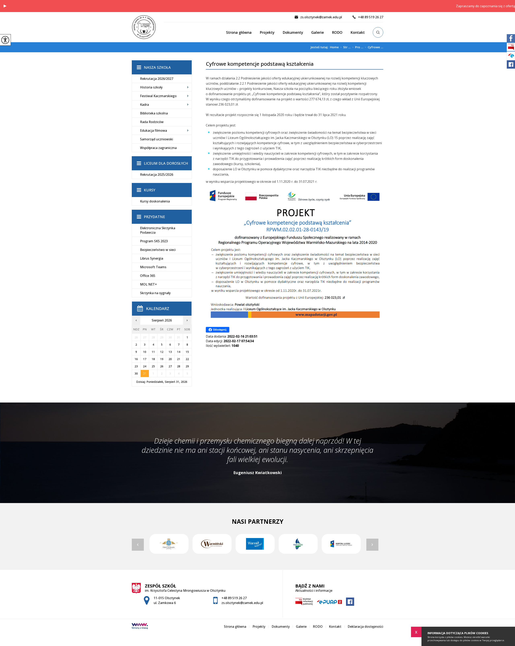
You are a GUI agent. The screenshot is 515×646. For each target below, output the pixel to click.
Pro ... (357, 47)
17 (144, 359)
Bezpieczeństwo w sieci (158, 250)
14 (178, 352)
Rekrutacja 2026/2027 (156, 78)
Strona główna (239, 32)
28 (178, 366)
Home (334, 47)
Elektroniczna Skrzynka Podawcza (157, 230)
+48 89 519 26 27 (370, 17)
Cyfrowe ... (374, 47)
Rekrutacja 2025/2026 (156, 174)
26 (161, 366)
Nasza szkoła (157, 67)
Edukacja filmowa (153, 130)
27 (170, 366)
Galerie (317, 32)
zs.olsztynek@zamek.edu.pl (321, 17)
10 (144, 352)
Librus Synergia (151, 258)
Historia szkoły (151, 87)
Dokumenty (293, 32)
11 (153, 352)
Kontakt (357, 32)
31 (144, 373)
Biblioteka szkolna (154, 113)
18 (153, 359)
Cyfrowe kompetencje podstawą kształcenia (260, 63)
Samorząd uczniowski (156, 139)
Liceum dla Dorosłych (166, 163)
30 (136, 373)
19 (161, 359)
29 (187, 366)
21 (178, 359)
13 (170, 352)
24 (144, 366)
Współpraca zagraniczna (158, 148)
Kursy (149, 190)
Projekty (267, 32)
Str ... (345, 47)
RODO (337, 32)
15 (187, 352)
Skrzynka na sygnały (155, 293)
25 (153, 366)
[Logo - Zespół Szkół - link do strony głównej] (148, 27)
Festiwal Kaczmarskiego (158, 96)
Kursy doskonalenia (155, 201)
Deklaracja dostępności (365, 626)
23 (136, 366)
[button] (5, 6)
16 (136, 359)
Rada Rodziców (152, 122)
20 (170, 359)
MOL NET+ (148, 284)
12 (161, 352)
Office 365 (147, 275)
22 (187, 359)
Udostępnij (220, 329)
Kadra (144, 104)
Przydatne (154, 216)
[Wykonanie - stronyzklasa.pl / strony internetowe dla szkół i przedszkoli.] (140, 626)
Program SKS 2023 (154, 241)
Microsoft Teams (153, 267)
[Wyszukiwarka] (378, 32)
